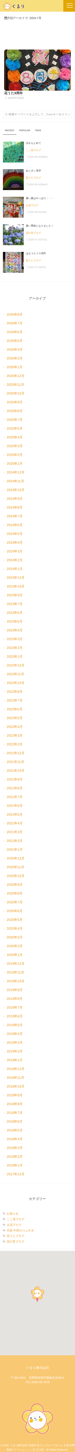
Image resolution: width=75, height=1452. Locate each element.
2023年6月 (15, 613)
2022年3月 (15, 735)
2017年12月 (15, 1174)
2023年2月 (15, 648)
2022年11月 (15, 674)
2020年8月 (15, 893)
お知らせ (13, 1213)
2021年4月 (15, 823)
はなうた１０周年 (36, 253)
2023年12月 (15, 578)
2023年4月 (15, 630)
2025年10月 (15, 393)
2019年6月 (15, 1016)
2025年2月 (15, 455)
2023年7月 (15, 604)
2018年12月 (15, 1069)
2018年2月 (15, 1157)
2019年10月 (15, 981)
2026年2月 (15, 358)
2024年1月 (15, 569)
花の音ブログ (33, 232)
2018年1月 (15, 1165)
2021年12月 (15, 753)
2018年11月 (15, 1078)
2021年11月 (15, 762)
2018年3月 (15, 1148)
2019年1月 (15, 1060)
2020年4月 (15, 928)
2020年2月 (15, 946)
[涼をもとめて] (13, 152)
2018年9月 (15, 1095)
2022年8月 (15, 692)
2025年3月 (15, 446)
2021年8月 (15, 788)
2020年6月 (15, 911)
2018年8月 (15, 1104)
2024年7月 (15, 516)
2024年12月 (15, 472)
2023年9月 (15, 595)
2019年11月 (15, 972)
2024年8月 (15, 507)
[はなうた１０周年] (13, 262)
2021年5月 (15, 814)
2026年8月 (15, 314)
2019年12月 (15, 964)
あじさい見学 (33, 170)
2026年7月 (15, 323)
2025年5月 (15, 428)
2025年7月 (15, 420)
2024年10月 (15, 490)
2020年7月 (15, 902)
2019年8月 (15, 999)
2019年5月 (15, 1025)
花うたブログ (33, 177)
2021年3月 (15, 832)
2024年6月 (15, 525)
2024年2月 (15, 560)
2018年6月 (15, 1121)
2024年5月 (15, 534)
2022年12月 (15, 665)
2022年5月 (15, 718)
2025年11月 (15, 385)
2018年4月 (15, 1139)
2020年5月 (15, 920)
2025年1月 (15, 464)
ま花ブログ (32, 205)
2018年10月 (15, 1086)
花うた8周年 (13, 93)
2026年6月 (15, 332)
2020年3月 (15, 937)
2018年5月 (15, 1130)
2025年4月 (15, 437)
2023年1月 (15, 657)
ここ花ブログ (33, 150)
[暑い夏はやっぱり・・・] (13, 207)
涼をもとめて (33, 143)
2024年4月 (15, 542)
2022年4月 (15, 727)
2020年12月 (15, 858)
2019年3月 (15, 1043)
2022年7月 (15, 700)
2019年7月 (15, 1007)
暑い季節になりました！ (40, 225)
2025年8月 (15, 411)
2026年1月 (15, 367)
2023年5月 (15, 621)
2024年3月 (15, 551)
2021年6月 (15, 806)
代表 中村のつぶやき (20, 1230)
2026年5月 (15, 341)
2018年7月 (15, 1113)
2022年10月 (15, 683)
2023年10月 (15, 586)
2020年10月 (15, 876)
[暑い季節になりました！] (13, 234)
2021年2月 (15, 841)
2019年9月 (15, 990)
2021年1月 (15, 850)
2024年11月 (15, 481)
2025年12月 (15, 376)
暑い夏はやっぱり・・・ (40, 198)
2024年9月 (15, 499)
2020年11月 (15, 867)
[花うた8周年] (37, 70)
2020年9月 (15, 885)
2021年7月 (15, 797)
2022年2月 (15, 744)
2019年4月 (15, 1034)
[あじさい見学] (13, 179)
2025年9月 (15, 402)
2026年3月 (15, 350)
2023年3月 (15, 639)
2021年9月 (15, 779)
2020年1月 (15, 955)
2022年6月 (15, 709)
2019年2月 (15, 1051)
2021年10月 (15, 771)
